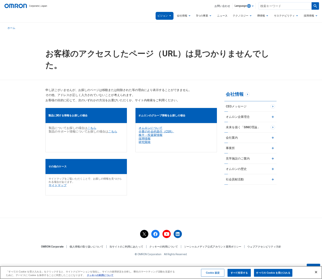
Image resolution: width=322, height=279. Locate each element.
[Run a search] (315, 6)
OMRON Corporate (52, 246)
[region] (161, 272)
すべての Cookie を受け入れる (273, 272)
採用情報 (145, 138)
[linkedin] (178, 234)
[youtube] (166, 234)
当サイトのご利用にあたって (126, 246)
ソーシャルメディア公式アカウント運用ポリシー (212, 246)
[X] (144, 234)
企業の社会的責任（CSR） (156, 131)
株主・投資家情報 (150, 135)
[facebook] (155, 234)
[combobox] (244, 6)
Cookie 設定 (213, 272)
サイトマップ (58, 185)
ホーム (11, 27)
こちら (91, 128)
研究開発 (145, 142)
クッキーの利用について (163, 246)
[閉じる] (316, 272)
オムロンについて (150, 128)
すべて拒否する (239, 272)
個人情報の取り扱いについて (86, 246)
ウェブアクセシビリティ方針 (264, 246)
